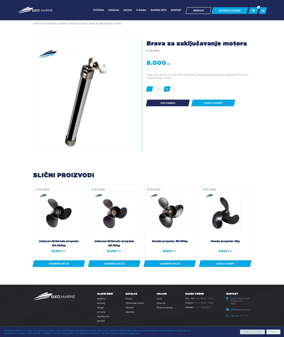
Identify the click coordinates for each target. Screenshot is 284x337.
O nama (101, 312)
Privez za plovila (165, 307)
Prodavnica (50, 23)
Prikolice (130, 307)
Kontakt (101, 321)
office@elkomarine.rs (240, 309)
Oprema (130, 312)
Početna (37, 23)
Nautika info (103, 316)
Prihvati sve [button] (273, 332)
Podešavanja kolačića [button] (252, 332)
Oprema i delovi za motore (73, 23)
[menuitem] (263, 10)
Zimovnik (161, 303)
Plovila (129, 298)
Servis (159, 298)
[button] (225, 263)
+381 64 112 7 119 (239, 316)
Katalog (101, 303)
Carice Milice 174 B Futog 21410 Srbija (240, 301)
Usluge (100, 307)
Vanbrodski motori (135, 303)
